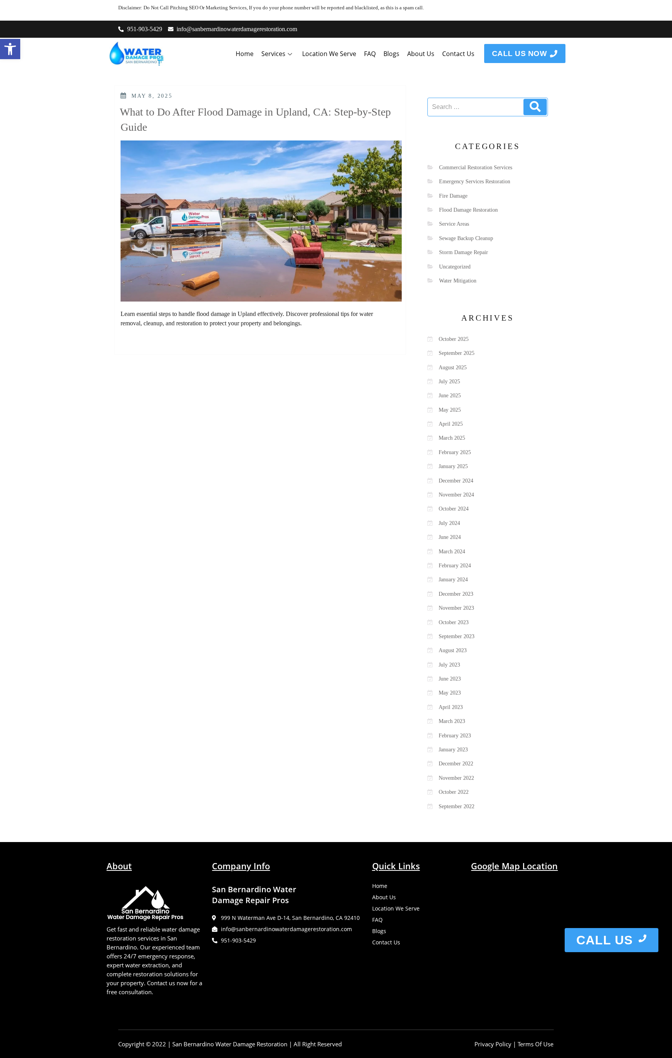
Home (245, 53)
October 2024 (454, 509)
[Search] (535, 107)
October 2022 (454, 792)
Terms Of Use (535, 1044)
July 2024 (449, 523)
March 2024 (452, 551)
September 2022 (456, 806)
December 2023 (456, 594)
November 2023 (456, 608)
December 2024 (456, 481)
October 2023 (454, 622)
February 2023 (455, 736)
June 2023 (450, 679)
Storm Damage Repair (463, 252)
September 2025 (456, 353)
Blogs (391, 53)
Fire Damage (453, 196)
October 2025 (454, 339)
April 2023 (451, 707)
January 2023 (453, 750)
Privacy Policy (492, 1044)
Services (273, 53)
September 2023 (456, 636)
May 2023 (450, 693)
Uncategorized (455, 267)
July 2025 (449, 381)
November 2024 (456, 495)
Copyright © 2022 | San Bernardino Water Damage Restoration (202, 1044)
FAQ (370, 53)
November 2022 (456, 778)
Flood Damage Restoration (468, 210)
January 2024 (453, 580)
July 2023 (449, 665)
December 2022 (456, 764)
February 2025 (455, 452)
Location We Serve (329, 53)
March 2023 (452, 721)
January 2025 (453, 466)
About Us (420, 53)
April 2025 (451, 424)
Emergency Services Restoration (474, 181)
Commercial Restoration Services (475, 167)
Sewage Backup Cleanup (466, 238)
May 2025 (450, 410)
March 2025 (452, 438)
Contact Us (458, 53)
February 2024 (455, 565)
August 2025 (453, 367)
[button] (10, 49)
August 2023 (453, 650)
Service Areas (454, 224)
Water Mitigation (457, 281)
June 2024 (450, 537)
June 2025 (450, 395)
